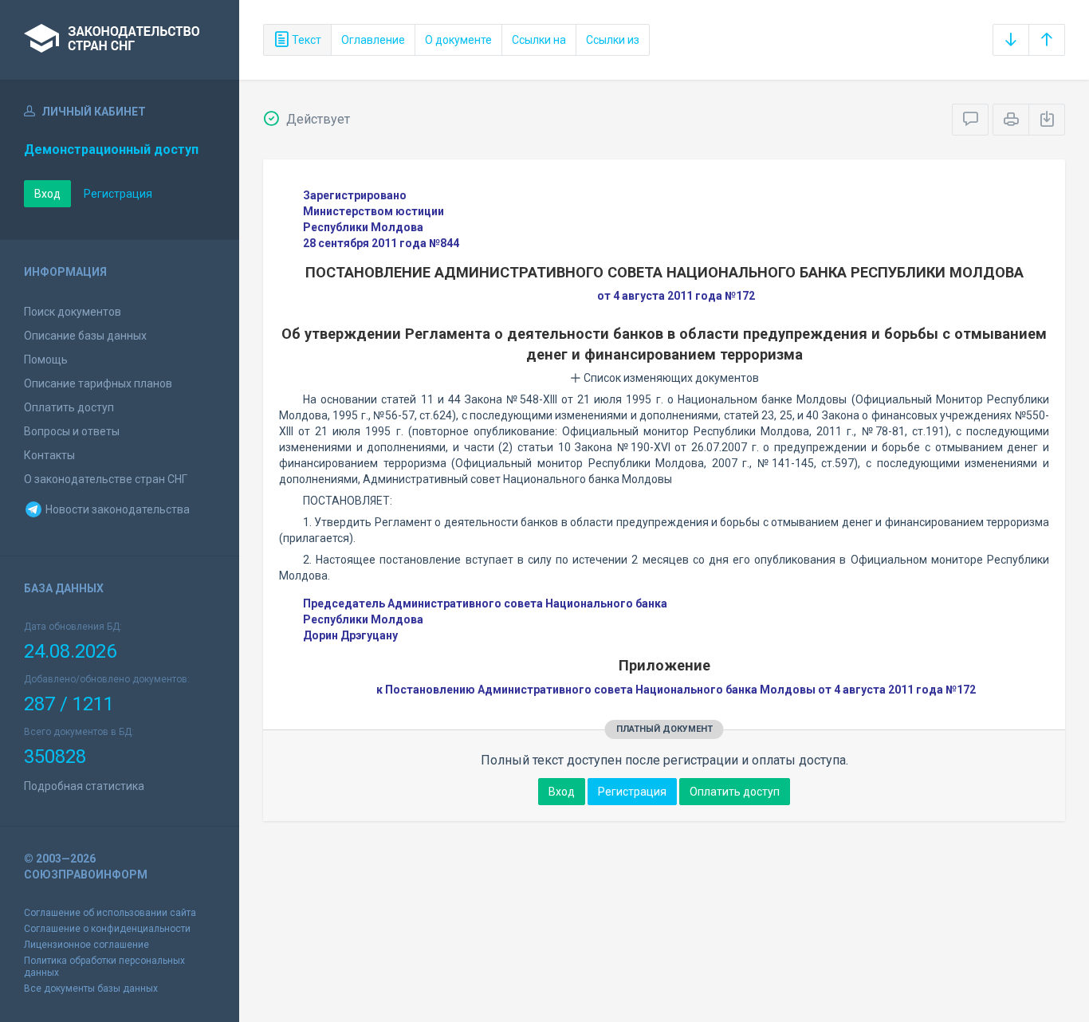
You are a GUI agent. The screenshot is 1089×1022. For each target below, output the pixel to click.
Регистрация (118, 193)
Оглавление (373, 39)
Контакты (49, 455)
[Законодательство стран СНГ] (119, 40)
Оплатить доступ (69, 407)
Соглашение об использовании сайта (110, 912)
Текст (305, 39)
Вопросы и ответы (72, 431)
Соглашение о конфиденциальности (107, 928)
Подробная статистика (84, 786)
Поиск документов (72, 311)
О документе (458, 39)
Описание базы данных (85, 335)
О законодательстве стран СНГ (105, 479)
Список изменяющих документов (670, 377)
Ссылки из (612, 39)
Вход (47, 193)
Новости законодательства (116, 509)
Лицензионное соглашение (86, 944)
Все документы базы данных (91, 988)
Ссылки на (539, 39)
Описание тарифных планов (98, 383)
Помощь (46, 359)
